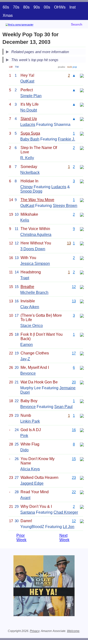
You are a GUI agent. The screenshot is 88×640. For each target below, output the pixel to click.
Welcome (73, 631)
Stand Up (29, 119)
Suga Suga (30, 133)
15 (74, 459)
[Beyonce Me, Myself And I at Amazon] (82, 367)
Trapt (24, 278)
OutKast (27, 81)
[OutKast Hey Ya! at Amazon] (82, 75)
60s (6, 7)
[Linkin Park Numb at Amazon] (82, 415)
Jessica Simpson (35, 263)
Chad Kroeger (66, 512)
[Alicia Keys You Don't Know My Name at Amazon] (82, 459)
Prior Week (21, 537)
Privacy (34, 631)
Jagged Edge (32, 483)
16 (74, 430)
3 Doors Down (32, 249)
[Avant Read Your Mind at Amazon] (82, 492)
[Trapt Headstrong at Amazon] (82, 272)
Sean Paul (63, 407)
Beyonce (28, 373)
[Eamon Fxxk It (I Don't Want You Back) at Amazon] (82, 334)
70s (16, 7)
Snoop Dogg (31, 191)
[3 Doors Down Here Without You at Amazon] (82, 243)
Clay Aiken (29, 307)
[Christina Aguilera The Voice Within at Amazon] (82, 229)
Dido (24, 450)
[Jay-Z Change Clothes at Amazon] (82, 353)
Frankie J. (66, 139)
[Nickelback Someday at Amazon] (82, 167)
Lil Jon (68, 527)
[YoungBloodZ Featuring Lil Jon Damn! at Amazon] (82, 521)
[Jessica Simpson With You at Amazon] (82, 258)
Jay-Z (25, 359)
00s (47, 7)
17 (74, 353)
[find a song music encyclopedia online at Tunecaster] (27, 25)
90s (36, 7)
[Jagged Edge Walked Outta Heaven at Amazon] (82, 477)
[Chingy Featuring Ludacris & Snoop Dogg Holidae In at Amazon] (82, 181)
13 (69, 243)
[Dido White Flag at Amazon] (82, 444)
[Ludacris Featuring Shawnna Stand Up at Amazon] (82, 119)
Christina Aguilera (35, 234)
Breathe (27, 287)
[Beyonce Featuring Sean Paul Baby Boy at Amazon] (82, 401)
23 (74, 477)
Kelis (24, 220)
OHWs (60, 7)
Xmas (8, 15)
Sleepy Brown (65, 206)
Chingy (26, 187)
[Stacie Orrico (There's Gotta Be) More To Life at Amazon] (82, 315)
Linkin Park (30, 421)
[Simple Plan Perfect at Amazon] (82, 90)
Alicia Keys (30, 469)
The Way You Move (37, 200)
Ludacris (27, 124)
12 (74, 287)
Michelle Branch (34, 292)
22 (74, 492)
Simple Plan (31, 96)
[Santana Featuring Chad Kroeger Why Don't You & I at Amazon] (82, 506)
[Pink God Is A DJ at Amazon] (82, 430)
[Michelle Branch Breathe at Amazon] (82, 287)
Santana (27, 512)
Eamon (26, 345)
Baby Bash (29, 139)
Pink (24, 436)
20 (74, 382)
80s (26, 7)
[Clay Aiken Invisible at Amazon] (82, 301)
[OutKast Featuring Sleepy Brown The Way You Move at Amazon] (82, 200)
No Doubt (28, 110)
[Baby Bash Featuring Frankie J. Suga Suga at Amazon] (82, 133)
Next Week (64, 537)
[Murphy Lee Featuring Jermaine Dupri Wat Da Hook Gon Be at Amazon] (82, 382)
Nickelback (30, 172)
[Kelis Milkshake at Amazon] (82, 214)
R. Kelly (27, 158)
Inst (72, 7)
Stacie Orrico (31, 326)
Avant (25, 498)
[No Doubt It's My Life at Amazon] (82, 104)
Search (76, 24)
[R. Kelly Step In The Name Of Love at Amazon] (82, 148)
